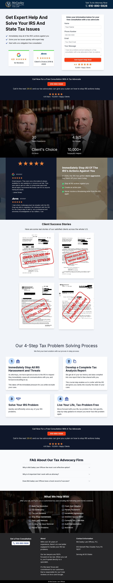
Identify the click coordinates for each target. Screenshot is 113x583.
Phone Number (70, 31)
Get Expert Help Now (82, 60)
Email (66, 38)
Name (66, 23)
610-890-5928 (98, 5)
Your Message (70, 46)
